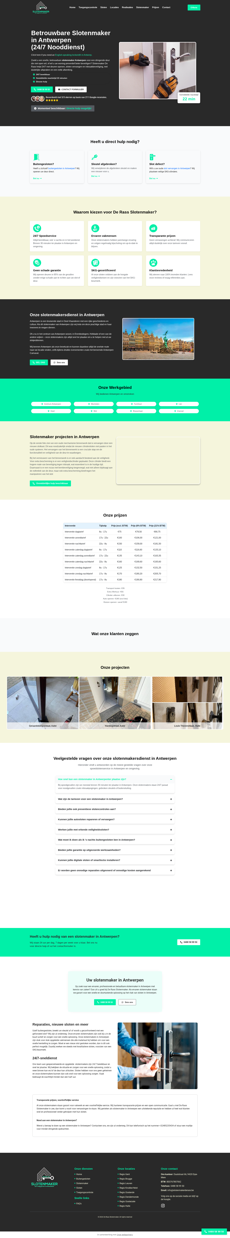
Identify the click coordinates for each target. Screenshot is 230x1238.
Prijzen (155, 7)
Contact (166, 7)
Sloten (103, 7)
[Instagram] (163, 1206)
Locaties (114, 7)
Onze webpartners (125, 1234)
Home (72, 7)
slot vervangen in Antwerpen (177, 168)
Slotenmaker (142, 7)
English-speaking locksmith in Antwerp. (73, 55)
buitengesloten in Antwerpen (61, 168)
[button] (62, 108)
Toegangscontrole (88, 7)
